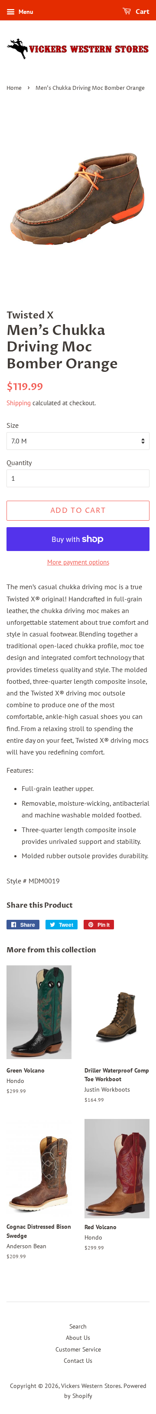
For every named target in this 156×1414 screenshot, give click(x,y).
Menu (25, 12)
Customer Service (78, 1349)
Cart (142, 12)
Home (14, 88)
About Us (78, 1338)
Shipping (18, 403)
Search (78, 1326)
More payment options (78, 562)
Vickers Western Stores (91, 1386)
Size (12, 425)
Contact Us (78, 1361)
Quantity (19, 462)
